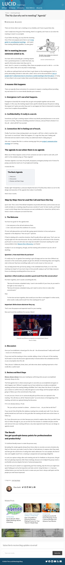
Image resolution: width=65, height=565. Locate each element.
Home (7, 13)
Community (20, 8)
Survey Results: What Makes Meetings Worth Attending (13, 520)
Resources (12, 8)
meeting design (15, 13)
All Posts (4, 8)
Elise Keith (19, 22)
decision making (28, 514)
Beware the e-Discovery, (25, 244)
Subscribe (57, 553)
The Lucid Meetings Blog (15, 561)
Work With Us (30, 8)
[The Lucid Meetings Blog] (13, 3)
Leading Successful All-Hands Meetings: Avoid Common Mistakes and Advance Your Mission (50, 518)
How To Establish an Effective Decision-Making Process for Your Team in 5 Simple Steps (32, 520)
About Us (39, 8)
